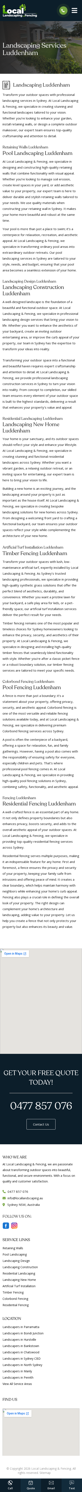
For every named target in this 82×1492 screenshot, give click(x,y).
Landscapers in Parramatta (21, 1327)
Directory (58, 1473)
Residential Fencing (16, 1305)
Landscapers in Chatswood (21, 1352)
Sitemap (45, 1473)
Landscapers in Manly (17, 1371)
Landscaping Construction (20, 1267)
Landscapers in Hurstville (19, 1340)
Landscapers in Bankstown (21, 1346)
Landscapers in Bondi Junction (23, 1333)
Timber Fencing (13, 1292)
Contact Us (41, 1124)
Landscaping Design (16, 1261)
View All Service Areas (17, 1384)
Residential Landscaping (19, 1273)
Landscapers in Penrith (18, 1377)
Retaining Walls (13, 1248)
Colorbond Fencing (15, 1299)
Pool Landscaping (15, 1254)
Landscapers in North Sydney (22, 1365)
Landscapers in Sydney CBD (22, 1358)
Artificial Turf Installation (19, 1286)
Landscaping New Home (19, 1280)
